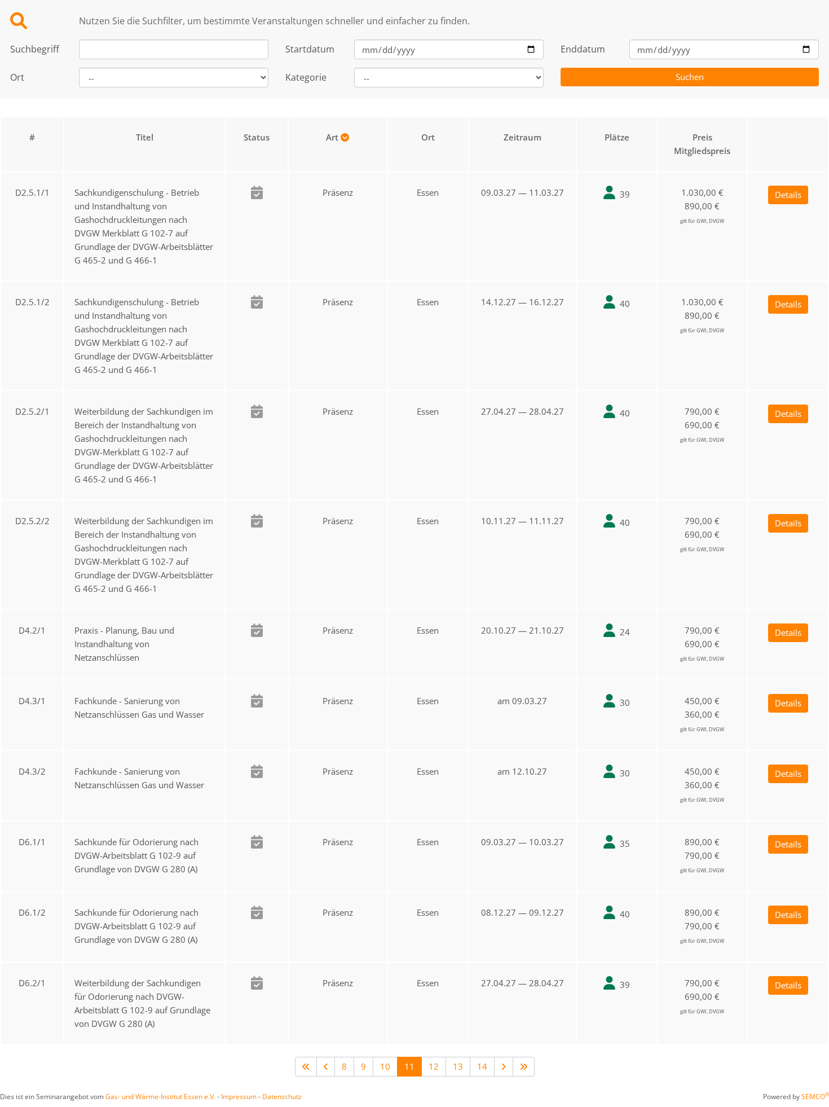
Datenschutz (282, 1096)
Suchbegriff (34, 49)
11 (409, 1066)
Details (788, 194)
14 (482, 1066)
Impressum (239, 1096)
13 (458, 1066)
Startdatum (309, 49)
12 (434, 1066)
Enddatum (583, 49)
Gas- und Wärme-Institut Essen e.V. (160, 1096)
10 (385, 1066)
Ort (17, 77)
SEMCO (815, 1096)
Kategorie (306, 77)
